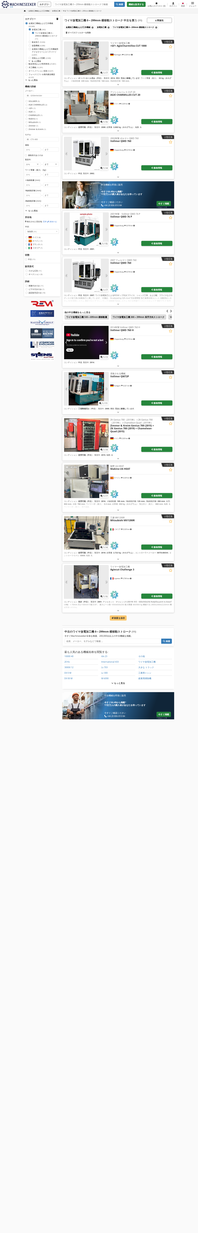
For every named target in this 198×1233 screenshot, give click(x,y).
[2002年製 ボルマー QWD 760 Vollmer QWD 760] (86, 153)
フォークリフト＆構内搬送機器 (42, 76)
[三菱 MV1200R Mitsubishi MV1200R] (86, 533)
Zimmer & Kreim (37, 129)
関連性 (160, 20)
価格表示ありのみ (35, 155)
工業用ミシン (144, 672)
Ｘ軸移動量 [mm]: (32, 180)
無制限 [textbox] (32, 231)
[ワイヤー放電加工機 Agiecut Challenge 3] (86, 582)
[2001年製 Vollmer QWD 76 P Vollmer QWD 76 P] (86, 229)
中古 (31, 259)
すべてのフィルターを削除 (79, 32)
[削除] (92, 27)
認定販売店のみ (37, 292)
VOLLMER (34, 101)
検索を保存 (119, 617)
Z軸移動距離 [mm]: (33, 201)
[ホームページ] (25, 11)
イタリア (37, 248)
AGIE (32, 111)
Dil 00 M (68, 678)
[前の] (66, 58)
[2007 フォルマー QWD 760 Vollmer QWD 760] (86, 275)
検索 (120, 4)
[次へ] (106, 58)
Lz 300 (104, 672)
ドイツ (36, 237)
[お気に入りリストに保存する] (170, 47)
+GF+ (32, 108)
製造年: (28, 159)
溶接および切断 (41, 58)
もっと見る (119, 683)
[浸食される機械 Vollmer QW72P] (86, 388)
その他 (141, 656)
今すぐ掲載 (163, 203)
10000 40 (68, 656)
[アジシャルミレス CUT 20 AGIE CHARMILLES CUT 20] (86, 107)
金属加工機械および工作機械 (41, 24)
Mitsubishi (35, 122)
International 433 (110, 661)
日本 (50, 221)
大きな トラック (146, 667)
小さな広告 (35, 270)
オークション (35, 274)
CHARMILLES (35, 115)
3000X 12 (68, 667)
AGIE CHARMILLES (38, 104)
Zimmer (33, 125)
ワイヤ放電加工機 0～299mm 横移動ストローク (46, 36)
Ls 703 (104, 667)
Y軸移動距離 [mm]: (33, 190)
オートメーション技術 (41, 71)
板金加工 (38, 42)
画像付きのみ (36, 285)
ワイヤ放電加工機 (147, 661)
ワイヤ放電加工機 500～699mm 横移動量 (86, 317)
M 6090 (105, 678)
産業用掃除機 (144, 678)
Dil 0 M (67, 672)
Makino (33, 118)
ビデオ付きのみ (36, 289)
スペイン (37, 241)
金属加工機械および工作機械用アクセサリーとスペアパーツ (45, 52)
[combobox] (42, 231)
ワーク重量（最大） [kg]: (35, 170)
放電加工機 (39, 29)
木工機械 (36, 67)
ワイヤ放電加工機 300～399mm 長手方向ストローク (138, 317)
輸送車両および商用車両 (42, 64)
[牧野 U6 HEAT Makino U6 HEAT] (86, 481)
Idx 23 (104, 656)
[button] (192, 4)
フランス (37, 244)
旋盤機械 (38, 45)
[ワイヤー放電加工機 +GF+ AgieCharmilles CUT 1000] (86, 58)
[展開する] (118, 84)
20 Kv (67, 661)
